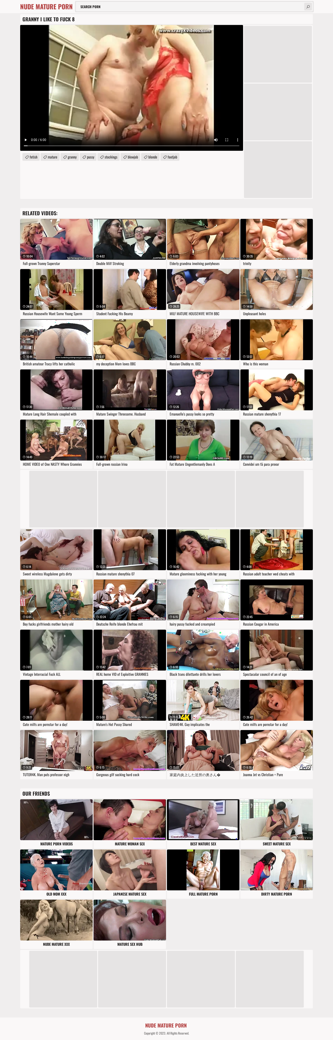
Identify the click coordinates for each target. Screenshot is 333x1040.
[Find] (308, 6)
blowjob (133, 157)
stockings (111, 157)
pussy (90, 157)
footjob (172, 157)
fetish (33, 157)
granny (72, 157)
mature (52, 157)
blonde (152, 157)
